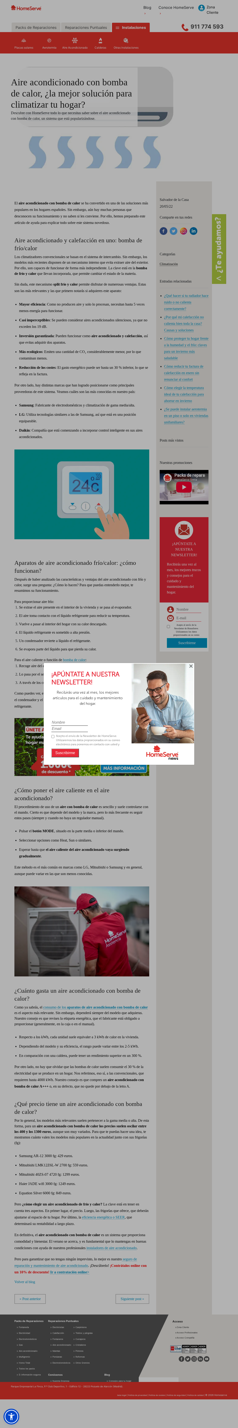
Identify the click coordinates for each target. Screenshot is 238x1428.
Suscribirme (65, 753)
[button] (11, 1416)
